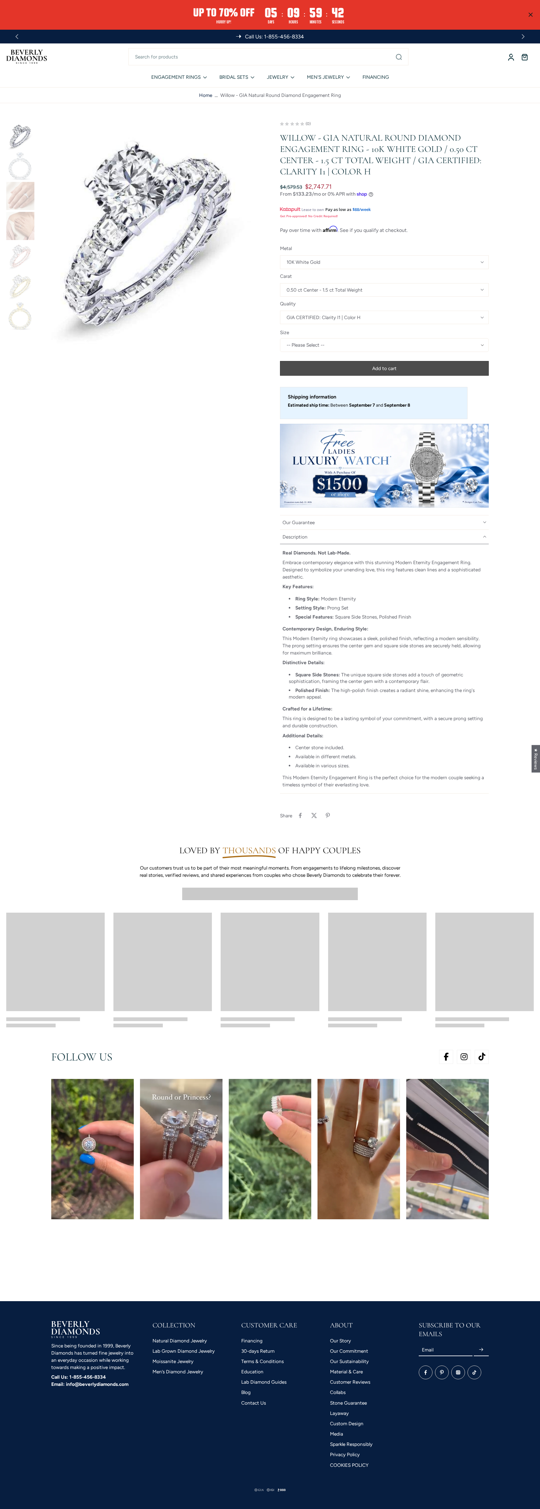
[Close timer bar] (530, 14)
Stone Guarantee (348, 1403)
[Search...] (398, 56)
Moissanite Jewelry (172, 1361)
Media (336, 1434)
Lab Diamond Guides (264, 1382)
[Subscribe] (481, 1349)
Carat (286, 276)
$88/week (361, 209)
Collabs (338, 1392)
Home (205, 95)
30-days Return (258, 1351)
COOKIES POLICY (349, 1465)
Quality (288, 304)
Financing (251, 1341)
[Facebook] (425, 1372)
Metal (286, 248)
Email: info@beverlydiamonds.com (89, 1384)
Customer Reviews (350, 1382)
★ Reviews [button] (535, 759)
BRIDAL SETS (233, 77)
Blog (246, 1392)
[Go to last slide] (16, 36)
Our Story (340, 1341)
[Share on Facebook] (300, 815)
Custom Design (346, 1423)
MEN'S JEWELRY (325, 77)
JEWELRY (277, 77)
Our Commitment (349, 1351)
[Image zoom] (148, 233)
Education (252, 1372)
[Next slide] (523, 36)
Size (284, 332)
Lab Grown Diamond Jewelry (183, 1351)
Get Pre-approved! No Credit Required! (309, 216)
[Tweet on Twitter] (314, 815)
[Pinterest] (442, 1372)
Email (427, 1350)
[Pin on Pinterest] (328, 815)
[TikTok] (474, 1372)
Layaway (339, 1413)
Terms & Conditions (262, 1361)
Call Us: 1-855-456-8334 (78, 1377)
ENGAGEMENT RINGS (176, 77)
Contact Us (253, 1403)
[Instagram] (458, 1372)
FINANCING (375, 77)
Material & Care (346, 1372)
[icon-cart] (524, 57)
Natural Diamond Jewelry (179, 1341)
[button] (384, 368)
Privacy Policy (345, 1454)
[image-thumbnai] (20, 136)
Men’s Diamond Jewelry (177, 1372)
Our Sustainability (349, 1361)
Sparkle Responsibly (351, 1444)
